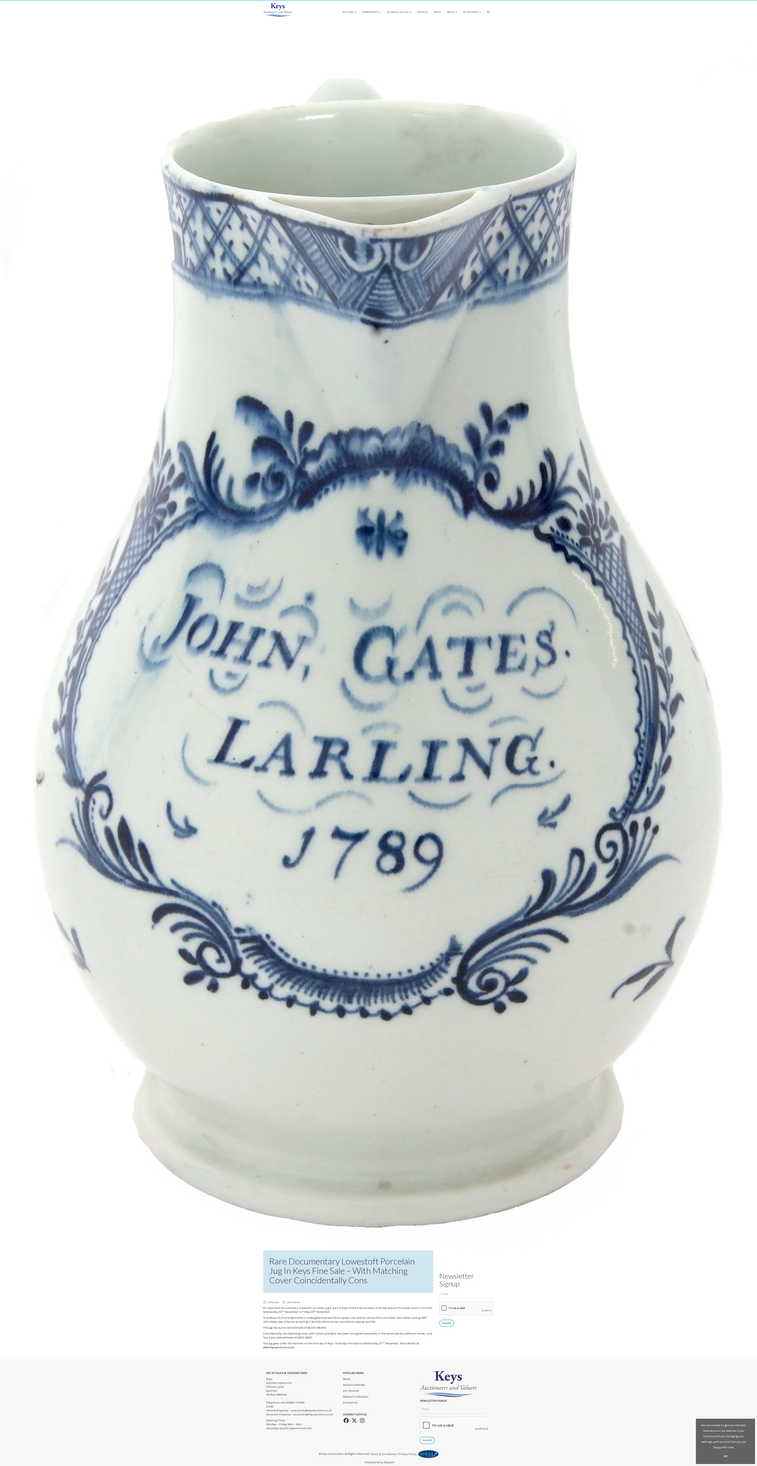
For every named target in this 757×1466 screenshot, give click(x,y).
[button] (489, 12)
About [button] (451, 12)
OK (725, 1456)
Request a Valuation (355, 1396)
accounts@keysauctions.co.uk (313, 1414)
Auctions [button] (348, 12)
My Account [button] (471, 12)
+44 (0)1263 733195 (292, 1402)
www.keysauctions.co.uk (278, 1347)
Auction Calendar (354, 1385)
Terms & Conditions (383, 1454)
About (347, 1379)
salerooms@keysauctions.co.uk (311, 1410)
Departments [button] (371, 12)
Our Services (351, 1390)
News (437, 12)
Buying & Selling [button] (398, 12)
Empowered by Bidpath (379, 1462)
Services (422, 12)
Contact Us (350, 1402)
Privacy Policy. (408, 1454)
